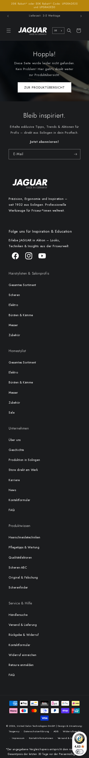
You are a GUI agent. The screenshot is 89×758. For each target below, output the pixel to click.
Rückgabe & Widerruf (24, 635)
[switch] (79, 751)
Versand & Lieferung (23, 625)
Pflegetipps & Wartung (24, 547)
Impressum (18, 738)
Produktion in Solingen (24, 460)
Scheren (14, 295)
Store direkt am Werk (23, 470)
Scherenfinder (18, 587)
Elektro (13, 305)
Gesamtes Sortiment (22, 285)
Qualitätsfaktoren (20, 557)
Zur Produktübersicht (44, 87)
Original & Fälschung (23, 577)
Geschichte (16, 450)
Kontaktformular (19, 500)
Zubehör (14, 335)
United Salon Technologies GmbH (36, 726)
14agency (14, 731)
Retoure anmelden (21, 665)
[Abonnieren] (75, 154)
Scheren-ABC (18, 567)
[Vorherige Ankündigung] (8, 16)
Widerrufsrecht (72, 731)
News (12, 490)
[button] (8, 30)
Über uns (15, 440)
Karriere (14, 480)
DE (55, 30)
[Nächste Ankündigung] (81, 16)
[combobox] (58, 30)
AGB (56, 731)
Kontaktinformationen (41, 738)
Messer (13, 325)
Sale (11, 412)
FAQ (12, 510)
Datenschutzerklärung (36, 731)
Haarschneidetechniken (24, 537)
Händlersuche (18, 615)
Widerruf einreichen (22, 655)
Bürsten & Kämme (21, 315)
